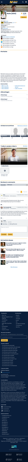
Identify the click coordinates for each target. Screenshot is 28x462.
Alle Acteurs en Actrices (22, 125)
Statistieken (20, 8)
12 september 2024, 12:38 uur (22, 207)
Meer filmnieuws (14, 267)
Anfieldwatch (4, 432)
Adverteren (22, 438)
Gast (4, 220)
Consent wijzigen (22, 441)
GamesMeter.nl (5, 427)
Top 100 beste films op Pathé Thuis (9, 358)
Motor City (4, 315)
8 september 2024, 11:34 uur (22, 194)
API (17, 442)
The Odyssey (4, 319)
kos (4, 194)
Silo (16, 322)
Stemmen (6, 8)
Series (6, 4)
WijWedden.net (5, 429)
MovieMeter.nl (5, 422)
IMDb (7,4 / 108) (5, 85)
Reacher (17, 315)
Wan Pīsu (18, 327)
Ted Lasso (18, 318)
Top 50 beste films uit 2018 (7, 362)
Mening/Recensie (13, 224)
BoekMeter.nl (4, 425)
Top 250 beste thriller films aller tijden (9, 348)
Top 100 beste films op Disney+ (8, 357)
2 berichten (3, 184)
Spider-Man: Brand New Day (7, 324)
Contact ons (11, 438)
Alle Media (25, 146)
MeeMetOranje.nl (5, 434)
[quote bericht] (26, 205)
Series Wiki (19, 439)
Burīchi (17, 320)
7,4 (14, 22)
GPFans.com (4, 420)
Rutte (7, 21)
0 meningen (9, 184)
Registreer (5, 438)
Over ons (16, 438)
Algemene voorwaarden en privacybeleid (9, 441)
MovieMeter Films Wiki (10, 439)
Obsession (4, 328)
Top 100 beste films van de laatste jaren (10, 353)
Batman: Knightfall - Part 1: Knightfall (7, 317)
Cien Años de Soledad (20, 323)
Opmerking (5, 224)
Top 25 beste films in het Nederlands (9, 365)
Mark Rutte (5, 28)
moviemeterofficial (7, 406)
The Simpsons (19, 325)
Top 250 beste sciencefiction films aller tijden (11, 347)
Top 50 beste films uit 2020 (7, 360)
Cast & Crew (13, 8)
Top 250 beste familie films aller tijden (10, 350)
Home (2, 4)
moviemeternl (6, 408)
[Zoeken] (23, 2)
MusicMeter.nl (5, 424)
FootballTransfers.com (6, 415)
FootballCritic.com (5, 417)
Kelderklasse (4, 430)
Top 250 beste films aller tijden (8, 345)
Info (2, 8)
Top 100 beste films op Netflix (8, 355)
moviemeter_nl (6, 410)
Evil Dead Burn (5, 326)
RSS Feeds (12, 442)
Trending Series (18, 313)
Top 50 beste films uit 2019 (7, 363)
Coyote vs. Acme (5, 329)
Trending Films (4, 313)
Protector (4, 321)
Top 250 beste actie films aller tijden (9, 352)
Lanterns (18, 316)
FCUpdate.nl (4, 418)
